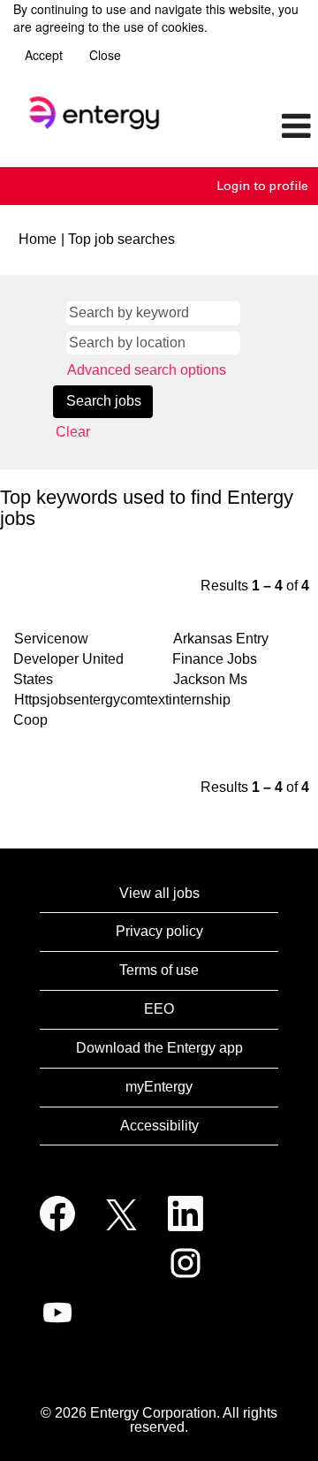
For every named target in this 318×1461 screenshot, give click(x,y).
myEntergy (159, 1086)
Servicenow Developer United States (68, 659)
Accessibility (159, 1125)
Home (38, 239)
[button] (265, 127)
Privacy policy (159, 931)
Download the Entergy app (159, 1047)
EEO (159, 1008)
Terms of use (159, 970)
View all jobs (159, 893)
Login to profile (262, 186)
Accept (44, 55)
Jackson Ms (210, 679)
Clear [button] (73, 431)
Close (105, 55)
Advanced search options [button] (146, 369)
